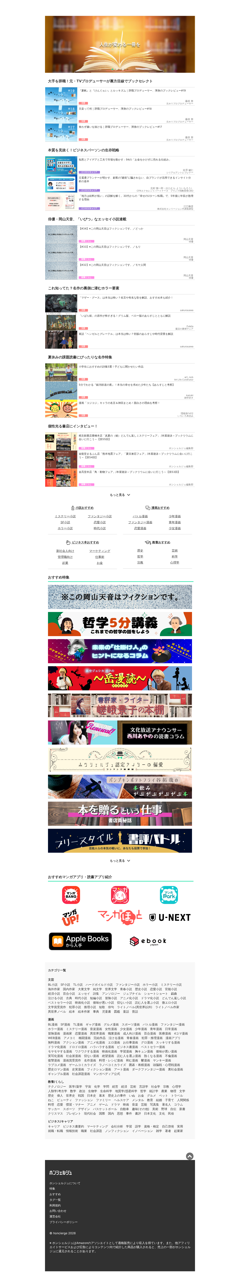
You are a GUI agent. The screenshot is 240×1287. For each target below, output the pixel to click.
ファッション (84, 1100)
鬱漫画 (145, 1060)
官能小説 (171, 989)
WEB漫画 (54, 1038)
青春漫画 (133, 1038)
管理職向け (65, 557)
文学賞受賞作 (57, 1007)
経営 (115, 1086)
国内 (111, 1113)
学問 (106, 1086)
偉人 (60, 1095)
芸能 (144, 1104)
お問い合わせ (58, 1211)
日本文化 (150, 1113)
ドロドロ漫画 (78, 1047)
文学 (182, 1091)
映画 (126, 1104)
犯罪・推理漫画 (152, 1038)
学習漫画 (126, 1051)
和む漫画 (132, 1060)
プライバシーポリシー (64, 1222)
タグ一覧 (55, 1200)
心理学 (174, 562)
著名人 (166, 1104)
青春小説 (126, 989)
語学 (138, 1126)
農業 (164, 1091)
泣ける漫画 (116, 1038)
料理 (51, 1104)
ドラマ (115, 1104)
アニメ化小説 (129, 998)
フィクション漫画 (99, 1069)
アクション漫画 (73, 1042)
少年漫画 (175, 516)
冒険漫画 (54, 1033)
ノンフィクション (117, 1131)
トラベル (177, 1095)
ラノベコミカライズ (112, 1065)
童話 (126, 1011)
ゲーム (103, 1104)
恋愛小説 (100, 522)
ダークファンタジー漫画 (148, 1069)
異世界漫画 (97, 1033)
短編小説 (96, 998)
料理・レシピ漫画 (111, 1060)
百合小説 (69, 993)
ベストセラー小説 (60, 1002)
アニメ (91, 1104)
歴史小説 (141, 989)
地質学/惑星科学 (126, 1091)
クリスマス (55, 1113)
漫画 (51, 1019)
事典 (96, 1011)
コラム (178, 1104)
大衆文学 (84, 989)
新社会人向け (65, 551)
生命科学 (106, 1091)
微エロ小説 (169, 1002)
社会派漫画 (73, 1056)
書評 (138, 1113)
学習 (129, 1126)
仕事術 (99, 557)
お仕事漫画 (130, 1042)
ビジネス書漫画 (127, 1047)
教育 (150, 1100)
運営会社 (55, 1216)
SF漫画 (65, 1024)
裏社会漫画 (175, 1069)
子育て (169, 1100)
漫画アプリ (173, 1038)
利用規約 (55, 1205)
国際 (102, 1113)
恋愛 (60, 1104)
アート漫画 (121, 1069)
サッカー (54, 1109)
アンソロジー (111, 993)
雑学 (159, 1131)
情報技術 (72, 1131)
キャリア (54, 1126)
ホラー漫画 (55, 1029)
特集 (52, 1188)
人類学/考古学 (57, 1091)
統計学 (153, 1091)
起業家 (178, 1131)
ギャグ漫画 (93, 1024)
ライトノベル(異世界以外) (134, 1007)
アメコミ (70, 1038)
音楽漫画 (96, 1029)
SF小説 (65, 522)
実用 (180, 1126)
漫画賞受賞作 (72, 1060)
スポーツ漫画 (131, 1024)
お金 (100, 563)
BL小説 (53, 984)
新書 (182, 1109)
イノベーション (142, 1131)
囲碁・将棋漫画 (139, 1065)
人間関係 (183, 1100)
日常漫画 (171, 1029)
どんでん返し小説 (174, 998)
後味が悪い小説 (103, 1002)
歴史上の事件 (117, 1095)
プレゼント (73, 1113)
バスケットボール (105, 1109)
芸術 (175, 550)
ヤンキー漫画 (162, 1060)
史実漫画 (78, 1069)
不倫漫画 (171, 1056)
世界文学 (111, 989)
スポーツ (69, 1109)
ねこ (51, 1100)
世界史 (70, 1095)
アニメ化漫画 (96, 1042)
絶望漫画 (108, 1056)
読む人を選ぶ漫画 (129, 1056)
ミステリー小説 (65, 516)
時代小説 (100, 528)
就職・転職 (55, 1131)
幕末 (102, 1095)
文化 (162, 1113)
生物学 (92, 1091)
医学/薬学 (75, 1086)
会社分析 (117, 1126)
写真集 (154, 1104)
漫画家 (67, 1033)
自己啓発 (168, 1126)
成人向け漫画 (132, 1033)
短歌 (102, 1007)
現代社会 (90, 1113)
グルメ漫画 (111, 1024)
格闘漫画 (85, 1038)
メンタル (138, 1100)
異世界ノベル (57, 1011)
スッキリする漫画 (168, 1042)
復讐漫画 (54, 1060)
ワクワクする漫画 (87, 1051)
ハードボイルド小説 (99, 984)
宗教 (140, 562)
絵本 (72, 1011)
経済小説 (54, 993)
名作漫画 (90, 1060)
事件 (129, 1113)
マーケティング (99, 551)
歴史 (140, 550)
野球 (164, 1109)
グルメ (151, 1095)
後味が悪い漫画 (166, 1051)
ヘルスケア (121, 1100)
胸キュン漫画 (144, 1051)
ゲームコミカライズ (82, 1065)
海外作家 (54, 989)
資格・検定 (151, 1126)
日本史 (91, 1095)
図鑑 (117, 1011)
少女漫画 (175, 528)
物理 (173, 1091)
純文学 (97, 989)
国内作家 (69, 989)
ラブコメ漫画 (57, 1065)
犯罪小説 (75, 1007)
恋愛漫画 (140, 528)
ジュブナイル (132, 993)
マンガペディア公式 (106, 1074)
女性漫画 (111, 1029)
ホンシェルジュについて (65, 1183)
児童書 (106, 1011)
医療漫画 (165, 1033)
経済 (124, 1086)
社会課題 (96, 1131)
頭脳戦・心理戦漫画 (166, 1065)
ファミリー (103, 1100)
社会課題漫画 (81, 1074)
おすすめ (55, 1194)
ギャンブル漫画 (58, 1074)
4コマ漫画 (181, 1033)
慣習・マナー (75, 1104)
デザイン (84, 1109)
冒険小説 (111, 998)
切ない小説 (124, 1002)
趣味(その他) (140, 1109)
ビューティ (64, 1100)
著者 (168, 1131)
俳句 (111, 1007)
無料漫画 (54, 1042)
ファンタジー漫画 (140, 522)
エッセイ (84, 993)
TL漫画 (78, 1024)
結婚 (159, 1100)
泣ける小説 (55, 998)
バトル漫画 (140, 516)
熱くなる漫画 (153, 1056)
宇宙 (88, 1086)
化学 (97, 1086)
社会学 (155, 1086)
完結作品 (100, 1038)
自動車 (124, 1109)
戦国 (81, 1095)
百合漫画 (150, 1033)
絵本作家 (84, 1011)
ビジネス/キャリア (60, 1121)
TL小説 (78, 984)
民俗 (171, 1113)
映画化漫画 (109, 1051)
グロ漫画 (147, 1042)
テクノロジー (57, 1086)
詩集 (96, 993)
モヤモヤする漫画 (60, 1051)
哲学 (140, 556)
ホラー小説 (65, 528)
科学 (175, 556)
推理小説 (90, 1007)
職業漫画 (114, 1033)
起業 (65, 563)
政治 (82, 1091)
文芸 (51, 979)
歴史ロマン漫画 (58, 1069)
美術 (155, 1109)
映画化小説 (82, 1002)
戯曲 (174, 993)
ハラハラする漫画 (102, 1047)
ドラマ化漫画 (57, 1047)
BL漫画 (53, 1024)
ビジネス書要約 (73, 1126)
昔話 (135, 1011)
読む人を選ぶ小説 (147, 1002)
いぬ (132, 1095)
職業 (84, 1131)
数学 (73, 1091)
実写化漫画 (55, 1056)
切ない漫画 (91, 1056)
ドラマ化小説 (150, 998)
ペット (163, 1095)
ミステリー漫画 (76, 1029)
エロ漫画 (114, 1042)
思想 (120, 1113)
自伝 (173, 1109)
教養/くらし (56, 1082)
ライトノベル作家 (167, 1007)
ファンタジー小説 (100, 516)
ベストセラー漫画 (153, 1047)
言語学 (143, 1086)
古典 (69, 998)
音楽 (135, 1104)
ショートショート (156, 993)
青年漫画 (175, 522)
